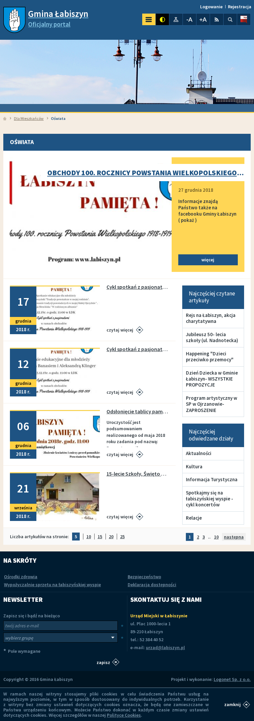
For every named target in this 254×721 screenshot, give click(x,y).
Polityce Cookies (124, 715)
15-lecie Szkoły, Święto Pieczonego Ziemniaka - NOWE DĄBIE (137, 474)
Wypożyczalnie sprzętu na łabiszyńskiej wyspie (52, 585)
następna (234, 537)
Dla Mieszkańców (29, 118)
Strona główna (4, 118)
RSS (216, 19)
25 (122, 537)
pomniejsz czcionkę (189, 19)
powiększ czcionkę (203, 19)
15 (100, 537)
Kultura (194, 466)
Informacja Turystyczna (211, 479)
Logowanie (211, 7)
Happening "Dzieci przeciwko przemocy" (209, 356)
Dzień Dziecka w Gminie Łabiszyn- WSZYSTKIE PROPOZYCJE (212, 379)
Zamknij (232, 704)
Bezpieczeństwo (144, 577)
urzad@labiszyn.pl (165, 647)
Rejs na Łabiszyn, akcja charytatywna (210, 318)
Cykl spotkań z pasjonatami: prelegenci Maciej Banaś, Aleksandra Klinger (137, 349)
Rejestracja (239, 7)
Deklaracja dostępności (152, 585)
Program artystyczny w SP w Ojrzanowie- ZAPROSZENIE (211, 404)
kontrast (162, 19)
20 (111, 537)
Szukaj (230, 19)
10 (88, 537)
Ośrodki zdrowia (20, 577)
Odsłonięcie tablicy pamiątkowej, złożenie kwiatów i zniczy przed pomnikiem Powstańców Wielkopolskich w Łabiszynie (137, 411)
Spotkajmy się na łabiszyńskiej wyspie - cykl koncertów (209, 498)
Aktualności (198, 453)
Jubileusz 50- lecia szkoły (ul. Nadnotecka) (212, 337)
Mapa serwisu (176, 19)
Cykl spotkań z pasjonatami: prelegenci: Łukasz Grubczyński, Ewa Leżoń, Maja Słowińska (137, 287)
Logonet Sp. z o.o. (232, 679)
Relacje (194, 518)
